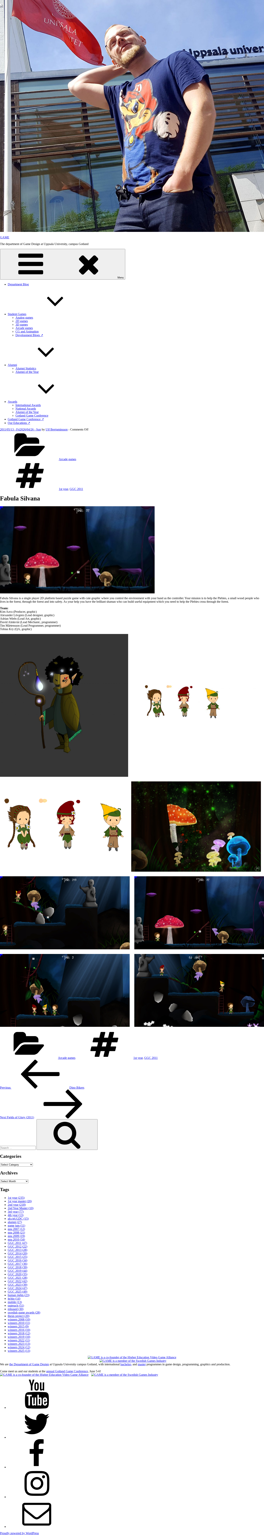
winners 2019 (19, 1336)
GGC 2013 (17, 1250)
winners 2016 (19, 1330)
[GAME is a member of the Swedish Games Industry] (132, 1360)
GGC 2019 (17, 1270)
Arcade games (24, 328)
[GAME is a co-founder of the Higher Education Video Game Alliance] (132, 1357)
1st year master (20, 1201)
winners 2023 (19, 1343)
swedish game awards (24, 1312)
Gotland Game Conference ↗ (26, 419)
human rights (18, 1295)
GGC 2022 (17, 1281)
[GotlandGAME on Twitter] (37, 1437)
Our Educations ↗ (19, 423)
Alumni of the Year (27, 372)
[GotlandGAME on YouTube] (37, 1407)
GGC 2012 (17, 1246)
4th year (15, 1215)
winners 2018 (19, 1333)
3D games (21, 324)
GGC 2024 (17, 1288)
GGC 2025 (17, 1291)
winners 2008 (19, 1319)
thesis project (18, 1316)
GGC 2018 (17, 1267)
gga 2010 (16, 1239)
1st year (63, 489)
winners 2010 (19, 1323)
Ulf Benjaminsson (57, 429)
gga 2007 (16, 1229)
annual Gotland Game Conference (67, 1371)
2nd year (17, 1204)
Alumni (12, 365)
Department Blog (18, 284)
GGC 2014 (17, 1253)
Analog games (24, 317)
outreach (16, 1305)
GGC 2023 (17, 1284)
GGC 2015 (17, 1256)
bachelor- (126, 1364)
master (142, 1364)
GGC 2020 (17, 1274)
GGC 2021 (17, 1277)
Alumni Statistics (25, 368)
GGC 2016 (17, 1260)
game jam (16, 1225)
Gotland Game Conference (31, 415)
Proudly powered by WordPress (19, 1533)
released (15, 1309)
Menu (121, 277)
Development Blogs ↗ (29, 335)
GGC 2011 (76, 489)
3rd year (16, 1211)
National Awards (25, 408)
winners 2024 (19, 1347)
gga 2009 (16, 1236)
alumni (15, 1222)
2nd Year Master (20, 1208)
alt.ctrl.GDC (18, 1218)
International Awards (28, 405)
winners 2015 (18, 1326)
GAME (4, 237)
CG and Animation (27, 331)
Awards (12, 401)
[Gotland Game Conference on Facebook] (37, 1467)
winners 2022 (19, 1340)
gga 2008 (16, 1232)
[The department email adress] (37, 1526)
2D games (21, 321)
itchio (14, 1298)
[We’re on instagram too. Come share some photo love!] (37, 1496)
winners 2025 (19, 1350)
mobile (15, 1302)
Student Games (17, 314)
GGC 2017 (17, 1263)
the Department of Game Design (29, 1364)
